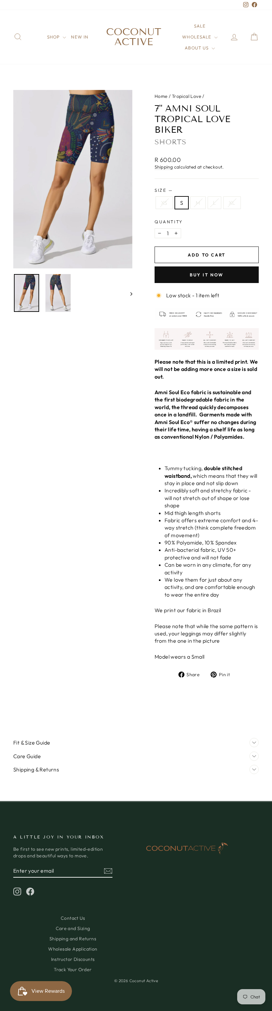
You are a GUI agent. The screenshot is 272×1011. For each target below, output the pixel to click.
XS (164, 202)
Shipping (164, 167)
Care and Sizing (73, 928)
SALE (200, 26)
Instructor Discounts (73, 959)
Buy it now (207, 274)
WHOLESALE (197, 36)
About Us (197, 47)
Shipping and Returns (72, 939)
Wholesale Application (72, 949)
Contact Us (73, 918)
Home (161, 96)
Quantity (169, 221)
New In (79, 36)
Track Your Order (73, 970)
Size (163, 190)
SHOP (54, 36)
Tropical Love (186, 96)
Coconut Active (133, 37)
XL (232, 202)
